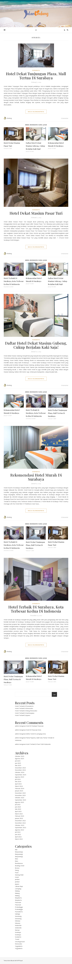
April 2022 (18, 837)
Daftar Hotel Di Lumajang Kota (36, 734)
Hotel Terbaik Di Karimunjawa (24, 713)
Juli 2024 (17, 779)
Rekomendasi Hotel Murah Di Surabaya (36, 477)
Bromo (17, 868)
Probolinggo (19, 907)
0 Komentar (64, 118)
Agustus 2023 (19, 802)
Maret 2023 (19, 814)
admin (17, 726)
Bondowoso (19, 863)
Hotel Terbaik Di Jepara (22, 715)
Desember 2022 (20, 821)
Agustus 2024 (19, 777)
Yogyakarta (18, 946)
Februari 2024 (19, 788)
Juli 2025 (17, 761)
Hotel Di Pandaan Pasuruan (35, 726)
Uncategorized (20, 941)
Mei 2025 (18, 765)
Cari (54, 694)
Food (16, 872)
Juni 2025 (18, 763)
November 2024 (20, 770)
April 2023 (18, 811)
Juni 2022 (18, 834)
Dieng (17, 870)
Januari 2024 (19, 791)
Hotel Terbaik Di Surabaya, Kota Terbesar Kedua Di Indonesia (14, 281)
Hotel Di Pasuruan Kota (33, 730)
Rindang (9, 118)
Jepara (17, 884)
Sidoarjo (17, 921)
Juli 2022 (17, 832)
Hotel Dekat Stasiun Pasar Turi (36, 213)
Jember (17, 879)
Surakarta (18, 937)
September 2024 (20, 775)
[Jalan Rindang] (36, 13)
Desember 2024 (20, 768)
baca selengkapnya (36, 111)
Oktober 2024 (19, 772)
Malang (17, 891)
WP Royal (19, 960)
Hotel (17, 877)
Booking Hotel (19, 866)
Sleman (17, 930)
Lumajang (18, 889)
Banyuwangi (19, 852)
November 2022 (20, 823)
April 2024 (18, 784)
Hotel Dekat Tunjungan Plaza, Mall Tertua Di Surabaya (36, 75)
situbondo (18, 928)
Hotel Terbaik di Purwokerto (24, 706)
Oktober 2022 (19, 825)
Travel (17, 939)
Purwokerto (19, 912)
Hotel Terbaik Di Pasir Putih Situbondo (38, 744)
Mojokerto (18, 898)
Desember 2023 (20, 793)
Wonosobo (18, 944)
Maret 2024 (19, 786)
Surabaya (36, 70)
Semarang (18, 916)
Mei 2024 (18, 781)
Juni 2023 (18, 807)
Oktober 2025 (19, 756)
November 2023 (20, 795)
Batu (16, 859)
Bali (16, 849)
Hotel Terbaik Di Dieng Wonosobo (26, 711)
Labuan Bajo (19, 886)
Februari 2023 (19, 816)
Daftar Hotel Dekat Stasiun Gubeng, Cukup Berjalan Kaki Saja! (35, 146)
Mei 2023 (18, 809)
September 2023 (20, 800)
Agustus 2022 (19, 830)
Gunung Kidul (19, 875)
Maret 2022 (19, 839)
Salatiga (17, 914)
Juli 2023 (17, 804)
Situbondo (18, 925)
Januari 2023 (19, 818)
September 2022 (20, 827)
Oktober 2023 (19, 798)
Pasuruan (18, 902)
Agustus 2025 (19, 758)
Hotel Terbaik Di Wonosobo (24, 708)
